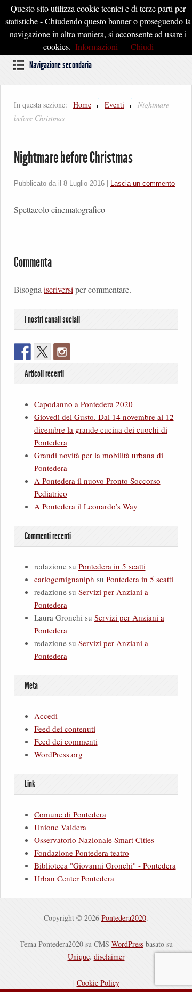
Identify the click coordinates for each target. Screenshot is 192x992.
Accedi (46, 715)
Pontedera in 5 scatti (112, 566)
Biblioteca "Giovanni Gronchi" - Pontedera (105, 865)
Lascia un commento (142, 183)
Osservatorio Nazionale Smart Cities (94, 839)
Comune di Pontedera (70, 814)
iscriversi (58, 289)
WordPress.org (58, 754)
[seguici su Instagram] (61, 351)
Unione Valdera (60, 827)
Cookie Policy (98, 983)
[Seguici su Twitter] (42, 351)
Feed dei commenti (66, 741)
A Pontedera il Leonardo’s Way (86, 506)
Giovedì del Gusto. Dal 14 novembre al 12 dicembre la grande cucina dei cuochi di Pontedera (104, 429)
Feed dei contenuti (64, 728)
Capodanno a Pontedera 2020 (83, 404)
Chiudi (142, 46)
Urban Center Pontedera (74, 878)
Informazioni (96, 46)
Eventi (114, 105)
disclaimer (109, 957)
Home (82, 105)
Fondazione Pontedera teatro (81, 852)
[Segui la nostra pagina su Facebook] (22, 351)
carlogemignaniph (64, 579)
